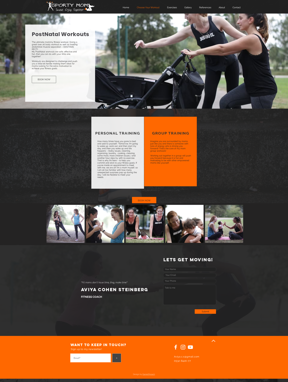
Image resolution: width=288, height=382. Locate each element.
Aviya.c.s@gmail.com (186, 356)
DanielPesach (148, 374)
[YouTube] (190, 347)
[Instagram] (183, 347)
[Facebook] (175, 347)
